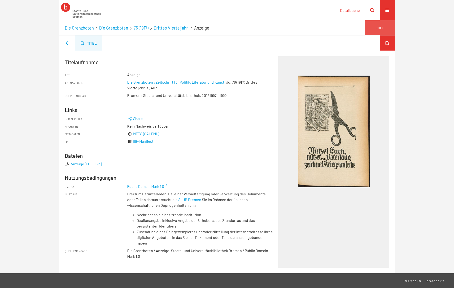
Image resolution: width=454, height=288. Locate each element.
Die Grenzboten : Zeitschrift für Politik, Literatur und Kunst (175, 82)
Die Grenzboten (79, 27)
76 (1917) (141, 27)
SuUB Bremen (189, 199)
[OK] (372, 10)
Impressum (412, 280)
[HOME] (81, 10)
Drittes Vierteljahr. (171, 27)
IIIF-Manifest (143, 141)
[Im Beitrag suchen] (387, 43)
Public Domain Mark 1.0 (145, 186)
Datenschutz (435, 280)
